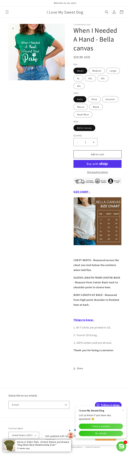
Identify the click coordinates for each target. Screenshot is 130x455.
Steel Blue (83, 114)
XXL (90, 78)
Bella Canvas (84, 127)
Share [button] (80, 368)
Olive (94, 99)
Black (96, 106)
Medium (96, 70)
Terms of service (92, 447)
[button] (7, 12)
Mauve (80, 106)
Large (113, 70)
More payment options (97, 172)
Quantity (77, 135)
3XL (103, 78)
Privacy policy (76, 447)
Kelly (80, 99)
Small (80, 70)
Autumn (110, 99)
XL (78, 78)
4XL (79, 86)
